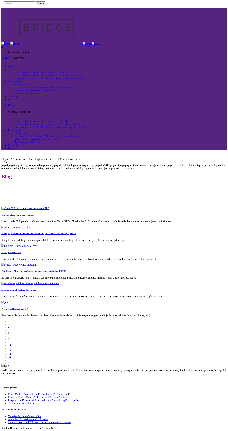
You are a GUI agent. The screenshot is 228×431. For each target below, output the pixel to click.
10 (9, 345)
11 (9, 348)
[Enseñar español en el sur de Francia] (30, 283)
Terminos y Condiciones (21, 403)
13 (9, 354)
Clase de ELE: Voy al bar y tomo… (17, 215)
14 (9, 357)
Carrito (5, 57)
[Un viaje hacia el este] (19, 245)
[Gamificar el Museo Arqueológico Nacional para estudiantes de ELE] (18, 264)
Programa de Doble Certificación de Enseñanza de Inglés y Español (43, 400)
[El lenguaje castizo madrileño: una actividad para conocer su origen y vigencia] (16, 227)
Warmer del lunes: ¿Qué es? (14, 308)
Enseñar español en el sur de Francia (18, 290)
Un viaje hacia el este (11, 252)
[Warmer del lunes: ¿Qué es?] (6, 302)
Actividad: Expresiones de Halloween (28, 419)
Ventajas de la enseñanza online (24, 416)
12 (9, 351)
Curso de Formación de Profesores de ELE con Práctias (37, 397)
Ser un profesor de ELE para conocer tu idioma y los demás (39, 422)
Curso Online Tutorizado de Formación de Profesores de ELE (40, 394)
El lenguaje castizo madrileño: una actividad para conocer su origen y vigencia (38, 233)
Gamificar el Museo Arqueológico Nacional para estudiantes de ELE (33, 271)
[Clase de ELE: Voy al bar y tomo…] (25, 208)
